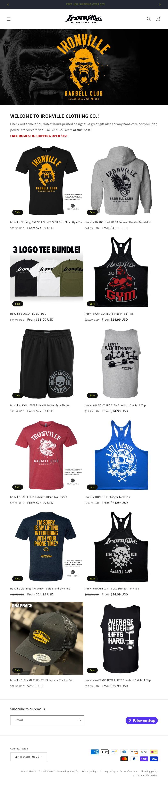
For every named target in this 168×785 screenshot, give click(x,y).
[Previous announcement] (7, 4)
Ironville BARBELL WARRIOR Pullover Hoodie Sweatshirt (118, 222)
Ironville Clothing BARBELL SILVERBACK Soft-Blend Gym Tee (46, 222)
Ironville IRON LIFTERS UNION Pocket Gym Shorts (39, 405)
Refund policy (89, 771)
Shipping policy (149, 771)
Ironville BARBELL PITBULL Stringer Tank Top (112, 588)
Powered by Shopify (67, 771)
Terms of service (128, 771)
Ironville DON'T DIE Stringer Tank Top (107, 497)
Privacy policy (108, 771)
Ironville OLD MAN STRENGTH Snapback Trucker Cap (41, 680)
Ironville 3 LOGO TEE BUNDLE (28, 313)
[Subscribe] (79, 720)
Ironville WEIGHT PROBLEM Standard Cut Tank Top (115, 405)
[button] (8, 18)
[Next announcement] (160, 4)
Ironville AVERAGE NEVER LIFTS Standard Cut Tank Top (118, 680)
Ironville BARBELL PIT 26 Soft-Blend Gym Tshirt (38, 497)
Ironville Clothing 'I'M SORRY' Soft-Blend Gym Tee (40, 588)
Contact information (147, 775)
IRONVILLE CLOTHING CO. (42, 771)
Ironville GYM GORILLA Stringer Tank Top (109, 313)
